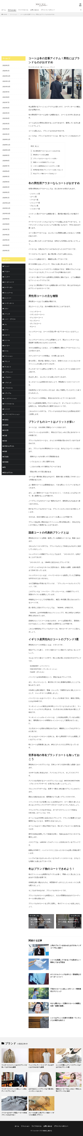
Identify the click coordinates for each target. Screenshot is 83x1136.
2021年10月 (6, 86)
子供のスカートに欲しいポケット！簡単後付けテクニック (65, 990)
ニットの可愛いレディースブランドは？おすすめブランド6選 (68, 1066)
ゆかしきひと (47, 1130)
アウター (7, 271)
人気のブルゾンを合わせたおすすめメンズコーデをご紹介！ (65, 946)
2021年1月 (6, 134)
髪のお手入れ (8, 472)
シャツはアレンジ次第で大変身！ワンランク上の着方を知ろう (65, 1019)
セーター (7, 345)
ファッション (12, 10)
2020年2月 (6, 192)
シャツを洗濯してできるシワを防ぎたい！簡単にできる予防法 (65, 961)
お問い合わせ (34, 10)
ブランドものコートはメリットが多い (44, 158)
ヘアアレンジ (8, 372)
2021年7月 (6, 102)
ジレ (5, 324)
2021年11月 (6, 81)
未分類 (6, 430)
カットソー (7, 298)
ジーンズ (7, 314)
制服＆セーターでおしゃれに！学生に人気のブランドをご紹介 (68, 1090)
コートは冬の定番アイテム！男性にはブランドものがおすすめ (37, 14)
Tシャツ (6, 266)
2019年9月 (6, 219)
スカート (7, 335)
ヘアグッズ (7, 382)
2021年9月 (6, 92)
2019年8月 (6, 224)
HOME (5, 14)
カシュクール (8, 292)
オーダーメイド (9, 282)
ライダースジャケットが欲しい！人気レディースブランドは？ (14, 1090)
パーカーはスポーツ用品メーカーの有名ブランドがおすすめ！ (14, 1114)
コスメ (6, 308)
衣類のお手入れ (9, 446)
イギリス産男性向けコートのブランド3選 (45, 166)
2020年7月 (6, 166)
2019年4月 (6, 245)
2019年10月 (6, 213)
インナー (7, 277)
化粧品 (6, 419)
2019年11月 (6, 208)
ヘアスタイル (8, 388)
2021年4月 (6, 118)
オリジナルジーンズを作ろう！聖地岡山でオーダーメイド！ (65, 975)
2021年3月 (6, 123)
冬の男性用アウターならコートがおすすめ (45, 151)
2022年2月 (6, 65)
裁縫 (5, 451)
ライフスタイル (23, 10)
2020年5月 (6, 176)
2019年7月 (6, 229)
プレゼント (7, 367)
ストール (7, 340)
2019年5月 (6, 240)
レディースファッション (12, 414)
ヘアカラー (7, 377)
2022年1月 (6, 71)
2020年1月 (6, 197)
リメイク (7, 409)
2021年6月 (6, 108)
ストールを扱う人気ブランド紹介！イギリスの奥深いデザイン (41, 1114)
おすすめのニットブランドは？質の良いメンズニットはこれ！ (41, 1090)
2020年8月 (6, 160)
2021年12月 (6, 76)
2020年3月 (6, 187)
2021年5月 (6, 113)
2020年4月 (6, 182)
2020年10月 (6, 150)
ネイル (6, 351)
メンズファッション (10, 398)
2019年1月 (6, 250)
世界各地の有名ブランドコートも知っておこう (47, 170)
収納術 (6, 425)
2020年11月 (6, 145)
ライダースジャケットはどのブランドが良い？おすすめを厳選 (14, 1066)
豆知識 (6, 456)
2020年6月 (6, 171)
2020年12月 (6, 139)
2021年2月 (6, 129)
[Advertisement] (41, 37)
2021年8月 (6, 97)
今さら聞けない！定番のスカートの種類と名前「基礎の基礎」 (65, 1004)
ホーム (4, 10)
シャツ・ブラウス (9, 319)
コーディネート (9, 303)
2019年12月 (6, 203)
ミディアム (7, 393)
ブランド (52, 67)
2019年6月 (6, 235)
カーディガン (8, 287)
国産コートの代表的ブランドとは (42, 162)
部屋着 (6, 462)
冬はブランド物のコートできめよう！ (44, 173)
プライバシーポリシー (48, 10)
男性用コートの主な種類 (40, 155)
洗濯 (5, 435)
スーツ (6, 330)
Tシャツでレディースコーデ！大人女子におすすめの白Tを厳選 (41, 1066)
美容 (5, 441)
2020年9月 (6, 155)
